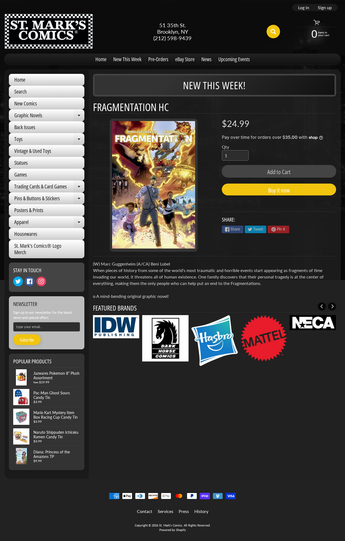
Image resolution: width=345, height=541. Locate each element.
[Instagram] (41, 281)
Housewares (25, 233)
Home (100, 59)
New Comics (25, 103)
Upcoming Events (234, 59)
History (201, 511)
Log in (303, 7)
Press (184, 511)
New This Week (127, 59)
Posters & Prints (28, 210)
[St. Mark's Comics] (48, 31)
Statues (21, 162)
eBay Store (185, 59)
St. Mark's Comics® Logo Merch (37, 249)
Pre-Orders (158, 59)
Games (20, 174)
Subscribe (27, 340)
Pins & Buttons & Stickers (49, 199)
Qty (225, 146)
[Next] (332, 306)
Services (165, 511)
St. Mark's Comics (170, 525)
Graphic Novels (49, 116)
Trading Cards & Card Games (49, 187)
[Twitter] (18, 281)
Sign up (325, 7)
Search (20, 91)
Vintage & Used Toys (32, 150)
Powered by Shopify (172, 530)
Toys (49, 140)
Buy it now (279, 190)
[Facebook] (29, 281)
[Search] (273, 31)
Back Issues (24, 127)
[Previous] (322, 306)
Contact (144, 511)
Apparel (49, 223)
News (206, 59)
